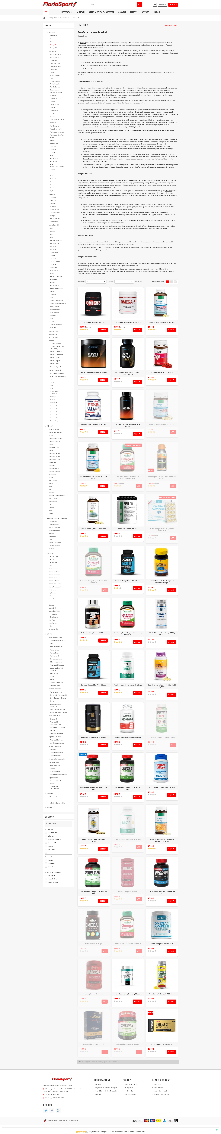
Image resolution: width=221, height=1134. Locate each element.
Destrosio (53, 203)
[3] (83, 329)
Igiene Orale (52, 608)
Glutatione (53, 161)
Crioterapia (52, 590)
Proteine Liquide (55, 361)
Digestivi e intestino (55, 737)
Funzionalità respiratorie (57, 759)
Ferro (51, 385)
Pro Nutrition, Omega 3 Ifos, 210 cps (162, 737)
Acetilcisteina (54, 126)
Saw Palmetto (54, 313)
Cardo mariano (55, 261)
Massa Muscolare (54, 762)
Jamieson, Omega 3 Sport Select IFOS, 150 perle (93, 582)
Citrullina (52, 152)
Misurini (51, 534)
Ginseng (52, 282)
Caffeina (52, 255)
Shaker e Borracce (55, 543)
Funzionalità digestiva (57, 740)
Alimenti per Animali (55, 432)
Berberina (53, 246)
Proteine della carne (56, 355)
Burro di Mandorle (54, 459)
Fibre (51, 79)
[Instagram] (58, 1110)
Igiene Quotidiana (54, 611)
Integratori (66, 12)
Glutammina (54, 158)
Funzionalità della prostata (55, 782)
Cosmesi (122, 12)
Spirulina (53, 316)
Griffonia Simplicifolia (57, 288)
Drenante (52, 599)
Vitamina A (53, 403)
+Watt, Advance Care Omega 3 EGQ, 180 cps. (162, 634)
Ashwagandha (55, 243)
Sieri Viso (52, 620)
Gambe (52, 730)
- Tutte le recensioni (115, 1132)
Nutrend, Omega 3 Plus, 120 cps (161, 1044)
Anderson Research (54, 839)
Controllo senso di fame (58, 698)
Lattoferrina (54, 98)
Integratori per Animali (57, 119)
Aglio (51, 234)
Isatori (50, 853)
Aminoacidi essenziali (57, 132)
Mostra (111, 281)
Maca (52, 297)
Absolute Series (53, 833)
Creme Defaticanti (54, 572)
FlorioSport (51, 849)
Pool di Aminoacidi (56, 179)
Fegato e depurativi (55, 746)
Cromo (52, 382)
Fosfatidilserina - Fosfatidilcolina (55, 83)
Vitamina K (53, 418)
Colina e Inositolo (55, 66)
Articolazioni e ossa (55, 637)
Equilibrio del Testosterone (54, 787)
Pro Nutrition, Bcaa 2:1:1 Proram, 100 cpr (161, 892)
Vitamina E (53, 415)
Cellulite (52, 768)
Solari (50, 626)
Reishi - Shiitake (55, 306)
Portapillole (52, 537)
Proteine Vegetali (55, 367)
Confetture (52, 462)
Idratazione (53, 95)
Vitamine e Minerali (55, 370)
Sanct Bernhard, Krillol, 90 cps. (162, 372)
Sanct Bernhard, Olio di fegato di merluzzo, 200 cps (162, 840)
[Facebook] (51, 1110)
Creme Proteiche (54, 468)
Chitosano (53, 60)
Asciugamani (53, 521)
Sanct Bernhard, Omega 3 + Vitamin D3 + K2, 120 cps (162, 686)
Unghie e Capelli (55, 685)
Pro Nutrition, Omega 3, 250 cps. (127, 1044)
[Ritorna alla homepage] (44, 18)
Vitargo (52, 216)
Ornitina (52, 176)
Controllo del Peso (55, 689)
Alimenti (80, 12)
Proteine (51, 340)
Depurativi (53, 750)
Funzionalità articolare (57, 640)
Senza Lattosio (53, 882)
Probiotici (53, 113)
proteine (152, 226)
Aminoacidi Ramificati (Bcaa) (57, 136)
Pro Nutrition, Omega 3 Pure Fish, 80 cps (128, 788)
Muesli (51, 483)
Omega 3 (53, 45)
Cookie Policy (129, 1091)
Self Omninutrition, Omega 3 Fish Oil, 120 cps (128, 425)
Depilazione (53, 593)
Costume (52, 549)
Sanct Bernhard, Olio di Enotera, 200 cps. (93, 840)
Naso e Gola (54, 673)
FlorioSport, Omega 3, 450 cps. (94, 322)
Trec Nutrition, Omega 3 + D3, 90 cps (128, 839)
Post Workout (53, 331)
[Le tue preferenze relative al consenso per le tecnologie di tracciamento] (217, 1130)
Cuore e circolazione (55, 716)
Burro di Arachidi (54, 456)
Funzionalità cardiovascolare (55, 723)
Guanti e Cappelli (54, 531)
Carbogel (53, 197)
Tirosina (52, 188)
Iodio (51, 388)
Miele (50, 486)
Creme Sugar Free (54, 471)
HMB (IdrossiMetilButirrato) (57, 166)
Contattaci (98, 1094)
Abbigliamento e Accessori (101, 12)
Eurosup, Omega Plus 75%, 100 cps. (93, 685)
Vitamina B (53, 406)
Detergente (52, 596)
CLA (51, 39)
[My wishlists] (155, 5)
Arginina (52, 140)
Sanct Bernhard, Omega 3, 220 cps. (93, 529)
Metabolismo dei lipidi (57, 709)
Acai (51, 228)
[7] (82, 1132)
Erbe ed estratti (54, 225)
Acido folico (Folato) (57, 373)
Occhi (52, 676)
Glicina (52, 155)
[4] (85, 329)
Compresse (51, 863)
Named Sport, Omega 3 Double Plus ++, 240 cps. (162, 477)
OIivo (51, 319)
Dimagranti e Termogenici (58, 695)
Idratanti (51, 605)
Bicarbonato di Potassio (58, 376)
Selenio (52, 400)
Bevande (51, 444)
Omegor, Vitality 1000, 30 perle (94, 1044)
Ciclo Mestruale (55, 771)
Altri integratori (53, 51)
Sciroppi (51, 508)
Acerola (52, 231)
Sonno (52, 679)
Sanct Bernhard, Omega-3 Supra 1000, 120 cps (94, 477)
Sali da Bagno (53, 617)
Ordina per (81, 281)
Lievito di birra (54, 104)
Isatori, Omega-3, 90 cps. (94, 994)
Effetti (133, 12)
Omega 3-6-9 (54, 48)
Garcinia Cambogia (56, 276)
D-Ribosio (53, 200)
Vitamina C (53, 409)
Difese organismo (56, 662)
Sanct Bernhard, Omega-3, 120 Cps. (162, 424)
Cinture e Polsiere (54, 528)
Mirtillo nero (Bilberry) (57, 300)
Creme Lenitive (53, 578)
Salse (50, 505)
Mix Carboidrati (55, 213)
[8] (83, 1132)
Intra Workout (53, 337)
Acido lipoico (54, 57)
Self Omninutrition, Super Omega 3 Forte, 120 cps (127, 373)
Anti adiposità (53, 557)
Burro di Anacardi (54, 453)
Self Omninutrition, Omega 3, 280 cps (93, 372)
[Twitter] (45, 1110)
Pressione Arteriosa (56, 733)
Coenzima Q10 (55, 63)
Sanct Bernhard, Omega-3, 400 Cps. (162, 322)
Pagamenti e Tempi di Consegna (106, 1087)
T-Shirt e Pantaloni (54, 546)
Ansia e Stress (54, 653)
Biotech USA (52, 843)
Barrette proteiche (54, 441)
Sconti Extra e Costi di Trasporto (106, 1091)
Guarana (52, 291)
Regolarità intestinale (57, 743)
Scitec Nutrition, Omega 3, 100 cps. (93, 633)
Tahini (50, 511)
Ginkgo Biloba (54, 279)
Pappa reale (54, 110)
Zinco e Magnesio (56, 421)
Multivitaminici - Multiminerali (55, 393)
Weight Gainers (55, 87)
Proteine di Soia (55, 358)
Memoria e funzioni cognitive (56, 669)
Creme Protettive (54, 581)
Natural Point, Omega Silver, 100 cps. (161, 787)
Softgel (50, 867)
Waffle (51, 514)
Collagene (53, 69)
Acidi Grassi (53, 35)
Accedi (163, 5)
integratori (168, 191)
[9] (84, 1132)
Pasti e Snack (53, 501)
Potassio (53, 397)
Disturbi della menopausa (58, 774)
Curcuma (53, 264)
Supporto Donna (54, 765)
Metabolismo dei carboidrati (55, 705)
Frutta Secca (53, 480)
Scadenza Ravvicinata (56, 800)
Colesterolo (54, 719)
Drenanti (52, 701)
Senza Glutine (52, 879)
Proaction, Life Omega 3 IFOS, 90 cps (162, 994)
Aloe (51, 237)
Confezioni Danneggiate (57, 803)
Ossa (51, 643)
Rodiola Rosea (55, 310)
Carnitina (53, 146)
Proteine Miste (54, 364)
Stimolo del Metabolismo (58, 712)
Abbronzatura (54, 650)
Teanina (52, 185)
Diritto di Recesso (130, 1094)
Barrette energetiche (55, 438)
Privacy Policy (129, 1087)
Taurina (52, 182)
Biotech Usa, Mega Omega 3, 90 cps (128, 737)
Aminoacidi (52, 123)
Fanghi (51, 602)
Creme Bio (52, 465)
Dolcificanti (52, 474)
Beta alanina (54, 143)
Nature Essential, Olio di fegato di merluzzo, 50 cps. (162, 582)
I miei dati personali (160, 1091)
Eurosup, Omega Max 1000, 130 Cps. (128, 581)
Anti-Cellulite (53, 563)
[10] (86, 1132)
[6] (81, 1132)
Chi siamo (98, 1084)
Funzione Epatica (55, 755)
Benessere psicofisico (56, 647)
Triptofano (53, 191)
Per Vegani (51, 875)
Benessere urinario (56, 659)
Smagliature (53, 623)
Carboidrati (52, 194)
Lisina (52, 173)
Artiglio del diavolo (56, 240)
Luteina (52, 107)
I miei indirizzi (158, 1087)
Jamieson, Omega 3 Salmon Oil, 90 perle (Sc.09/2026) (127, 477)
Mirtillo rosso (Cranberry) (58, 303)
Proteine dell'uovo (56, 352)
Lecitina (52, 101)
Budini (51, 450)
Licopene (53, 294)
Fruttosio (53, 206)
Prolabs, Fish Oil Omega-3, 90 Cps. (93, 424)
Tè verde (52, 322)
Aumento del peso (56, 692)
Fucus (52, 273)
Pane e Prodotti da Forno (57, 495)
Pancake (51, 492)
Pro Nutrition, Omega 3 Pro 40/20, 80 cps (94, 892)
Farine (51, 477)
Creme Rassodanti (55, 584)
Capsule (50, 860)
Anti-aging (52, 560)
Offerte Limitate (54, 797)
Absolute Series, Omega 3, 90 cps (128, 994)
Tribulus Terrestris (56, 325)
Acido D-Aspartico (56, 129)
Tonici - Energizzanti (56, 682)
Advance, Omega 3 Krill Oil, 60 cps (93, 737)
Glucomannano (55, 285)
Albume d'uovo (54, 429)
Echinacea (53, 267)
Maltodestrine (54, 209)
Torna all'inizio (113, 1062)
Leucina (52, 170)
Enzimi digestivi (55, 75)
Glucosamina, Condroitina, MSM (56, 91)
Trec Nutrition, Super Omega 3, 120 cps (128, 685)
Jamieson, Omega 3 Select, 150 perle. (127, 944)
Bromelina (53, 249)
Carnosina (53, 149)
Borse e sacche (54, 524)
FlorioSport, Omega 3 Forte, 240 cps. (128, 322)
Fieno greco (54, 270)
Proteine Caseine (55, 343)
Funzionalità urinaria (56, 753)
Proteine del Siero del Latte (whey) (57, 347)
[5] (87, 329)
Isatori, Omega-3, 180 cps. (127, 891)
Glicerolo (53, 42)
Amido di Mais (55, 219)
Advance (51, 836)
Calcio (52, 379)
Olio (50, 489)
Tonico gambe (53, 629)
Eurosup (50, 846)
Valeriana (53, 328)
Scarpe (51, 540)
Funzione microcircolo (57, 727)
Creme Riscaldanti (55, 587)
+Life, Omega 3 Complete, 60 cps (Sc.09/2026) (162, 529)
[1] (80, 329)
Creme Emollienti (54, 575)
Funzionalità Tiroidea (57, 665)
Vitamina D (53, 412)
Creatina (52, 72)
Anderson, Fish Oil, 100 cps (127, 529)
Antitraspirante (53, 566)
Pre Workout (53, 334)
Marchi (157, 12)
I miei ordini (157, 1084)
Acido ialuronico (55, 54)
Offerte (145, 12)
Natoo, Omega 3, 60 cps (93, 944)
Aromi (51, 435)
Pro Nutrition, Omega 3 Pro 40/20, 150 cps (93, 788)
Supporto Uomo (54, 778)
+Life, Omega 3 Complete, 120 (162, 944)
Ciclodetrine (54, 222)
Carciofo (53, 258)
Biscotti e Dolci (54, 447)
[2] (82, 329)
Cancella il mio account (161, 1094)
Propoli (52, 116)
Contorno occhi (54, 569)
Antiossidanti (54, 656)
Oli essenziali (53, 614)
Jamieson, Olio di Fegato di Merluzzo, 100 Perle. (128, 634)
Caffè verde (54, 252)
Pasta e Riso (53, 498)
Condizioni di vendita (131, 1084)
